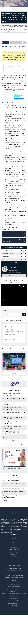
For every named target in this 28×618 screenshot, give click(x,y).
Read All (4, 500)
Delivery (14, 551)
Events (14, 544)
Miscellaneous (14, 605)
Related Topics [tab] (19, 42)
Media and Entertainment (14, 603)
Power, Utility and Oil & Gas (14, 589)
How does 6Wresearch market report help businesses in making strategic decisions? (14, 233)
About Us (14, 542)
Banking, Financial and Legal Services (14, 600)
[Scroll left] (2, 43)
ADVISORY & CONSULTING (14, 565)
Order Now (14, 262)
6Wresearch (11, 617)
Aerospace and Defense (14, 584)
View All (14, 373)
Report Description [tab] (6, 42)
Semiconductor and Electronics (14, 588)
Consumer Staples (14, 598)
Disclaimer (14, 554)
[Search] (23, 2)
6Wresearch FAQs (14, 552)
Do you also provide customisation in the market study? (14, 240)
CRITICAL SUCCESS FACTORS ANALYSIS (14, 577)
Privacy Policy (14, 547)
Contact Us (14, 556)
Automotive (14, 596)
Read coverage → (10, 340)
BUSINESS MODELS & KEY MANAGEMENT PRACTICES (14, 575)
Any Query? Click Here (14, 275)
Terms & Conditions (14, 549)
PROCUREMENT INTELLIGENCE (14, 572)
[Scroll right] (26, 43)
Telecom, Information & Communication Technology (14, 593)
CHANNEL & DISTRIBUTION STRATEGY (14, 570)
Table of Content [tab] (12, 42)
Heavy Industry (14, 591)
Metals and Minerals (14, 601)
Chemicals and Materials (14, 586)
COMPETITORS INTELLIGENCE (14, 568)
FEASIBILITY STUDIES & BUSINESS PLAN (14, 567)
